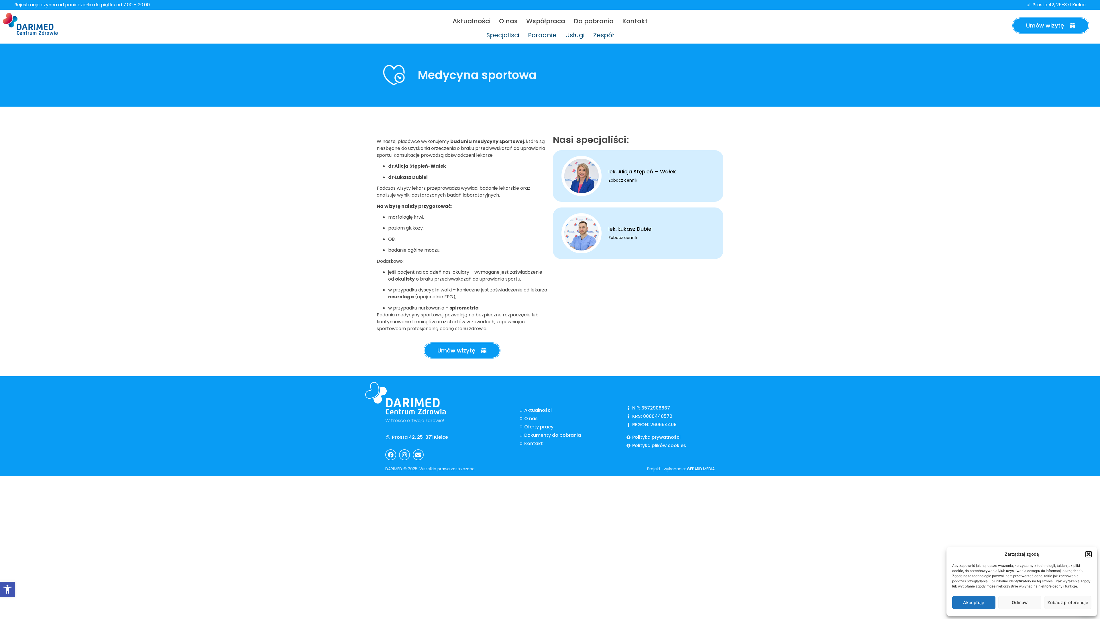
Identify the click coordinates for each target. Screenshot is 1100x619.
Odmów (1020, 602)
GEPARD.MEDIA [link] (701, 469)
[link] (7, 589)
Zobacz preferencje (1067, 602)
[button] (1088, 554)
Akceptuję (973, 602)
